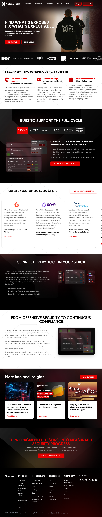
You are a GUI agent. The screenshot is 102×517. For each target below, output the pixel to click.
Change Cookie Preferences (59, 513)
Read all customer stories (83, 191)
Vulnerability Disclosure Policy (22, 506)
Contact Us (87, 4)
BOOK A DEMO (29, 42)
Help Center (53, 490)
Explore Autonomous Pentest (65, 164)
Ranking (34, 490)
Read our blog (88, 377)
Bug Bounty (21, 480)
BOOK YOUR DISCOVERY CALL (51, 456)
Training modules (37, 496)
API (50, 493)
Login (78, 4)
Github (51, 496)
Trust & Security (69, 485)
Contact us (12, 42)
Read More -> (8, 236)
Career (66, 488)
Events (66, 495)
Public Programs (37, 483)
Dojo (33, 493)
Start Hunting (36, 480)
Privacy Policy (33, 513)
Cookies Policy (44, 513)
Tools (33, 486)
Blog (67, 3)
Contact (66, 498)
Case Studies (53, 483)
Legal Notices (23, 513)
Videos (51, 486)
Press (65, 492)
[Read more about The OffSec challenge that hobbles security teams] (51, 391)
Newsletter (52, 499)
